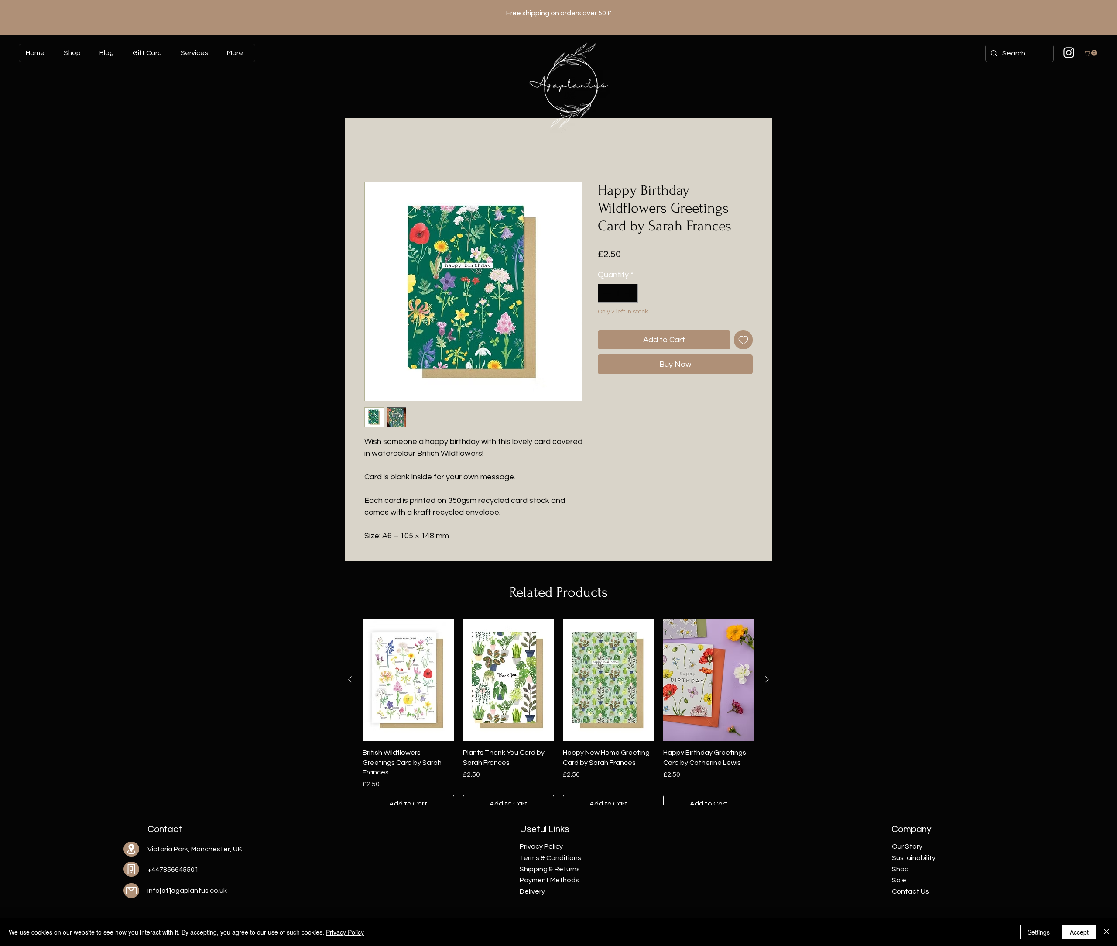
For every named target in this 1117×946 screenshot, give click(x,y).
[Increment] (630, 293)
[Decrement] (606, 293)
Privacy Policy (345, 932)
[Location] (131, 849)
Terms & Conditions (550, 857)
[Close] (1106, 932)
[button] (1091, 53)
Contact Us (910, 891)
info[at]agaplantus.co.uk (187, 890)
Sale (899, 880)
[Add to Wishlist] (743, 339)
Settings (1039, 932)
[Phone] (131, 869)
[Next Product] (767, 679)
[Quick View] (408, 680)
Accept (1079, 932)
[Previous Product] (350, 679)
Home (373, 150)
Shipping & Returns (550, 869)
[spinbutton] (618, 293)
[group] (558, 716)
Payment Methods (549, 880)
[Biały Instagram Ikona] (1069, 52)
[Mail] (131, 890)
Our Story (907, 846)
